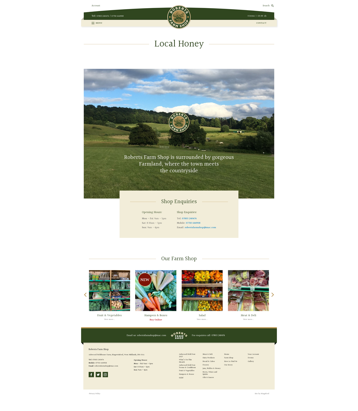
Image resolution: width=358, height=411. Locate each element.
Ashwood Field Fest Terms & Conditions (187, 366)
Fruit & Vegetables (186, 371)
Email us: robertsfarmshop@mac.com (146, 335)
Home (226, 354)
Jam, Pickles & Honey (212, 368)
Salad (181, 378)
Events (251, 358)
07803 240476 (103, 16)
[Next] (272, 294)
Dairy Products (209, 358)
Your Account (253, 354)
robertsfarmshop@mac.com (200, 227)
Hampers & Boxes (186, 374)
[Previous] (85, 294)
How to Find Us (230, 361)
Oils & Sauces (208, 377)
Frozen (206, 365)
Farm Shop (228, 358)
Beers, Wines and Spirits (210, 373)
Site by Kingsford (262, 393)
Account (96, 6)
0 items (255, 16)
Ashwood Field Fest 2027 (187, 355)
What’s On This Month (185, 361)
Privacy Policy (94, 393)
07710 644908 (117, 16)
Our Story (228, 365)
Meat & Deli (207, 354)
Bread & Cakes (209, 361)
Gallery (251, 361)
